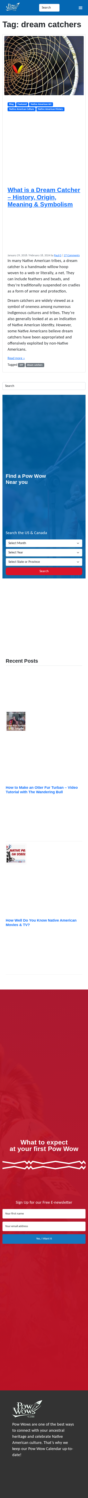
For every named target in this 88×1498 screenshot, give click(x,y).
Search (44, 571)
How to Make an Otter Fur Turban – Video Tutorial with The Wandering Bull (42, 790)
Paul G (57, 255)
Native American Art (41, 104)
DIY (21, 365)
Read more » (16, 358)
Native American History (50, 109)
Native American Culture (21, 109)
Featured (22, 104)
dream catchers (35, 365)
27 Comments (72, 255)
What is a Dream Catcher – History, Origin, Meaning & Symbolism (44, 197)
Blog (11, 104)
